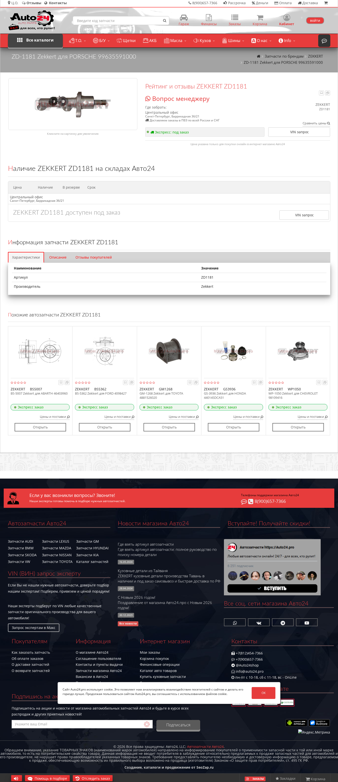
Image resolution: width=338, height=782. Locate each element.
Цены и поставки (53, 416)
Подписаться (178, 725)
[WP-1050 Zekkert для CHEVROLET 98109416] (298, 351)
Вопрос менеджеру (180, 98)
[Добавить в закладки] (321, 93)
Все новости (128, 624)
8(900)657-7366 (269, 501)
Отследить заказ (95, 778)
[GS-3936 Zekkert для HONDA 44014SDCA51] (233, 351)
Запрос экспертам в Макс (33, 627)
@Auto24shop (247, 665)
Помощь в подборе (50, 778)
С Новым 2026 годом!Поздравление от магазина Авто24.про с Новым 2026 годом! (165, 602)
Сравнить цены (315, 123)
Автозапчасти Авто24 (205, 746)
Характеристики (26, 257)
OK (264, 693)
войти (315, 20)
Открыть (40, 427)
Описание (58, 257)
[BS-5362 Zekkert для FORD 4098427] (104, 351)
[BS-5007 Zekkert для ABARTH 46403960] (40, 351)
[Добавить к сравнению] (327, 93)
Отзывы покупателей (93, 257)
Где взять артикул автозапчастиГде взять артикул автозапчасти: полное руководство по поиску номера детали (167, 549)
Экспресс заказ (31, 407)
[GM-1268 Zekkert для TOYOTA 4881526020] (169, 351)
